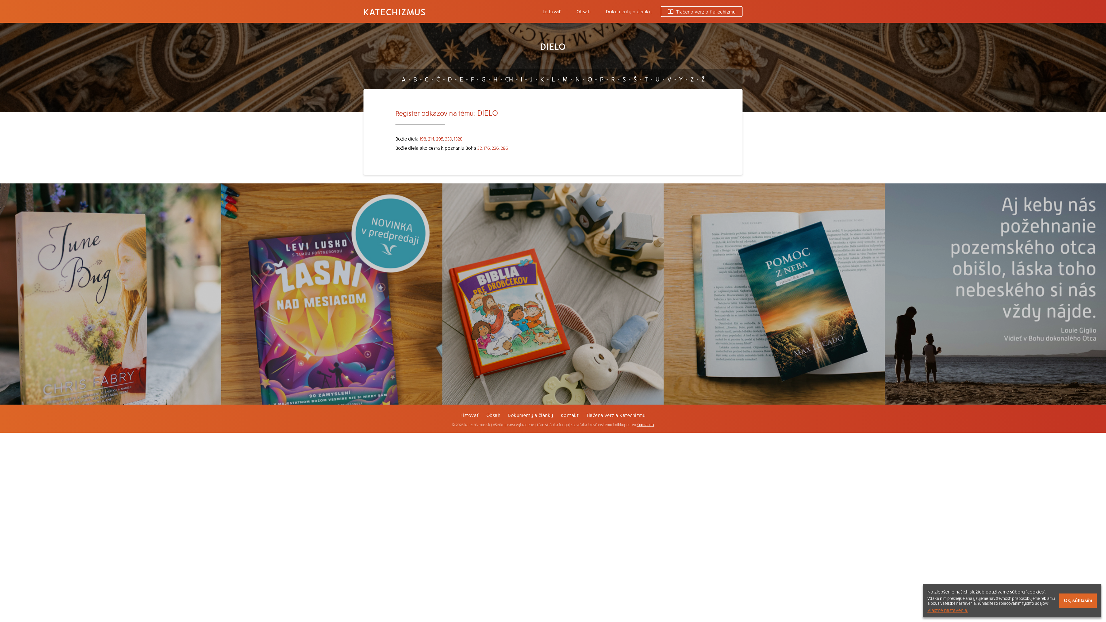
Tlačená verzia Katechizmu (706, 11)
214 (431, 138)
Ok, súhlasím (1078, 600)
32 (479, 148)
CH (509, 79)
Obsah (583, 11)
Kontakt (570, 415)
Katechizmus (394, 11)
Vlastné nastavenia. (947, 610)
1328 (458, 138)
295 (439, 138)
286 (504, 148)
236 (495, 148)
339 (448, 138)
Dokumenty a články (629, 11)
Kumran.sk (645, 424)
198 (423, 138)
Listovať (552, 11)
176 (487, 148)
